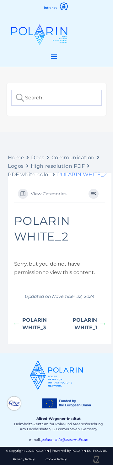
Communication (73, 158)
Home (16, 158)
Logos (16, 166)
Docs (37, 158)
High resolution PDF (58, 166)
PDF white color (29, 174)
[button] (54, 56)
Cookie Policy (56, 459)
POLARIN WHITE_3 (34, 323)
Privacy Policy (24, 459)
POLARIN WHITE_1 (85, 323)
